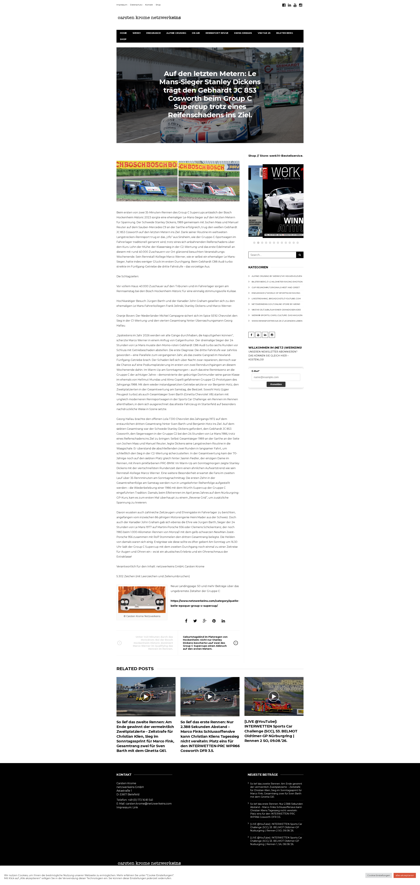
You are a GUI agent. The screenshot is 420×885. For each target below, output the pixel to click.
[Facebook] (283, 5)
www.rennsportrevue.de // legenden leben (277, 321)
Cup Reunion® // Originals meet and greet (276, 287)
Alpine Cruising (176, 33)
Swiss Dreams (243, 33)
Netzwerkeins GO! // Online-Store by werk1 (283, 180)
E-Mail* (255, 371)
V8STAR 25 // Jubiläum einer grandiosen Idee (276, 309)
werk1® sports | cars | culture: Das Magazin (277, 315)
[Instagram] (300, 5)
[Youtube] (295, 5)
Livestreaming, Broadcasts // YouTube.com (276, 298)
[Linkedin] (289, 5)
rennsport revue (217, 33)
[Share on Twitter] (195, 621)
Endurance (153, 33)
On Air (196, 33)
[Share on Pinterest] (214, 621)
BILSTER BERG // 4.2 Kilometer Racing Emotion (277, 281)
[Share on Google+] (204, 621)
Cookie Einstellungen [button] (378, 875)
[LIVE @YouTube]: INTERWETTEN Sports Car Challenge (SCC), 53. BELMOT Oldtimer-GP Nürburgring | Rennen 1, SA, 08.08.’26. (276, 841)
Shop (158, 4)
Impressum (121, 4)
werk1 (137, 33)
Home (123, 33)
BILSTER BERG (284, 33)
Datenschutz (136, 4)
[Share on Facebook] (186, 621)
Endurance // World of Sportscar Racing (276, 293)
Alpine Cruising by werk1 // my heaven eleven (277, 276)
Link (135, 807)
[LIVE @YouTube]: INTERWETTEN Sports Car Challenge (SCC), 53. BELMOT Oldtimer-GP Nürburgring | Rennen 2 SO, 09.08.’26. (270, 731)
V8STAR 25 (264, 33)
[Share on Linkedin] (223, 621)
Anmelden (276, 384)
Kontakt (149, 4)
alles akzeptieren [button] (405, 875)
